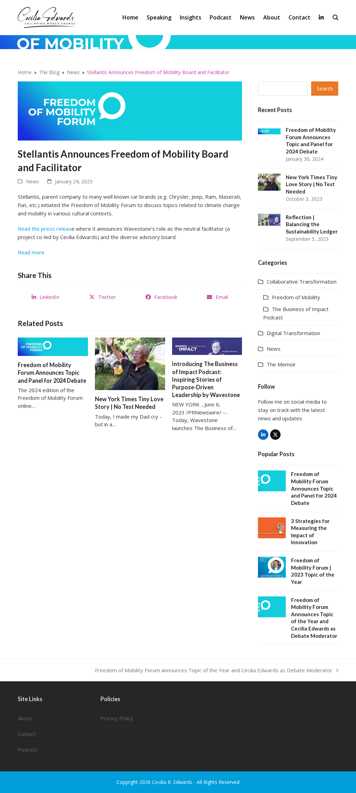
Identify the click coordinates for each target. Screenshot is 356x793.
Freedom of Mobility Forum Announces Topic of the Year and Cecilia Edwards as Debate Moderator (213, 670)
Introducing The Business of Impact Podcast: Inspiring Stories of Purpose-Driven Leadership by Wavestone (206, 379)
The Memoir (281, 364)
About (25, 718)
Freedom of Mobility (296, 297)
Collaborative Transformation (302, 281)
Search (325, 88)
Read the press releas (44, 228)
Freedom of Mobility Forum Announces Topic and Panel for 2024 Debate (52, 372)
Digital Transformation (293, 333)
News (32, 181)
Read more (31, 252)
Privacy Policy (116, 718)
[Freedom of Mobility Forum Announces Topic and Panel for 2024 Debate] (53, 346)
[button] (335, 17)
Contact (27, 733)
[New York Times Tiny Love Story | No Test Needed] (130, 363)
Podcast (28, 749)
